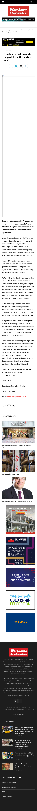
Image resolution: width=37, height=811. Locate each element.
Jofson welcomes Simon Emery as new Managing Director (23, 766)
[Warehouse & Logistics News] (18, 12)
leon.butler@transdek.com (16, 397)
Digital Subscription (8, 792)
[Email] (21, 66)
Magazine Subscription (9, 787)
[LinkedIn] (26, 66)
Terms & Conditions (18, 714)
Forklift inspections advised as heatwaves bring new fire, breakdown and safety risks (24, 755)
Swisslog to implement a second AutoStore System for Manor (16, 446)
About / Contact (7, 796)
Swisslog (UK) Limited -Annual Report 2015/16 (17, 501)
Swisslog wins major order (10, 474)
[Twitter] (16, 66)
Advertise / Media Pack (9, 782)
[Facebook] (11, 66)
